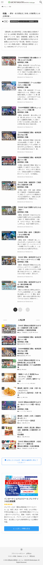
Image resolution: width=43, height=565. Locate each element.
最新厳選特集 (14, 21)
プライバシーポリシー (18, 553)
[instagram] (21, 550)
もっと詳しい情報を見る (21, 528)
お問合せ (28, 553)
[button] (41, 2)
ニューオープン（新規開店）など (28, 21)
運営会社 (32, 556)
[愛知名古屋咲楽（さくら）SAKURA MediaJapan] (21, 2)
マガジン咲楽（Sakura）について (18, 556)
